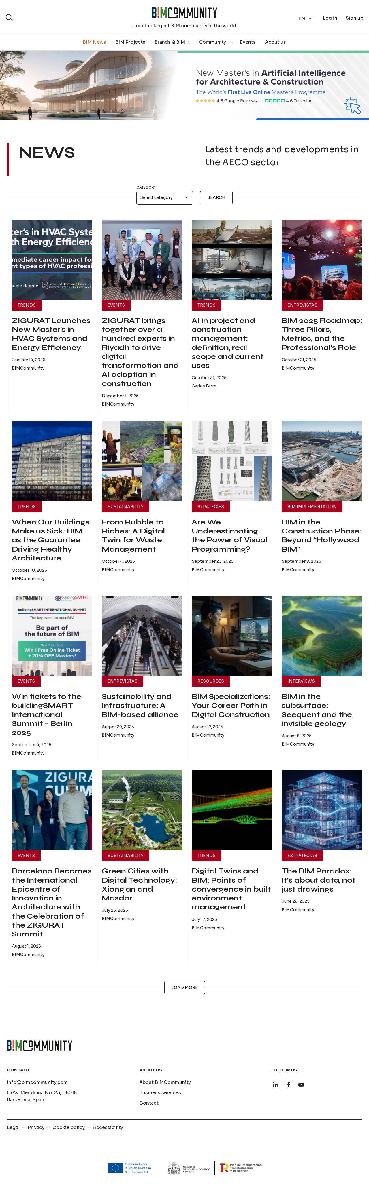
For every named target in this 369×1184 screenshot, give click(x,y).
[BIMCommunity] (184, 12)
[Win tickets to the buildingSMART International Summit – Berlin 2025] (52, 636)
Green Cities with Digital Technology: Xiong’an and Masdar (139, 884)
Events (248, 42)
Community (212, 42)
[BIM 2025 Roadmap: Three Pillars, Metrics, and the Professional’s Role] (322, 260)
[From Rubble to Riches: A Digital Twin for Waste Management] (142, 461)
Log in (330, 18)
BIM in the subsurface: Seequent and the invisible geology (317, 710)
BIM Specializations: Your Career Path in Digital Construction (231, 705)
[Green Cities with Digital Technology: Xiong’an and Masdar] (142, 810)
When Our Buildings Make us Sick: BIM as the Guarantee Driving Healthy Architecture (50, 540)
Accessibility (108, 1127)
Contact (149, 1103)
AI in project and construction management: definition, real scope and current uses (227, 343)
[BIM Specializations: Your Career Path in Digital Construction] (232, 636)
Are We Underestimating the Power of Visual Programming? (230, 536)
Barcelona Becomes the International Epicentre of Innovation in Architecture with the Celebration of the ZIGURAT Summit (52, 902)
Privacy (36, 1127)
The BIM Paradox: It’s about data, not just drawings (318, 880)
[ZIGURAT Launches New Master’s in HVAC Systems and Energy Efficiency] (52, 260)
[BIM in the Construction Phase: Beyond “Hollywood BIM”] (322, 461)
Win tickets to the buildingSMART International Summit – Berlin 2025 (46, 714)
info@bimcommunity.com (37, 1082)
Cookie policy (68, 1127)
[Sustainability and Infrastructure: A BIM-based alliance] (142, 636)
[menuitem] (305, 18)
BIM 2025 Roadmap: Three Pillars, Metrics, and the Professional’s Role (322, 334)
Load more (185, 987)
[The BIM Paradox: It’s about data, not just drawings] (322, 810)
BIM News (94, 42)
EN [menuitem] (301, 18)
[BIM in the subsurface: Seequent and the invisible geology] (322, 636)
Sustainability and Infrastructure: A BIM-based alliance (140, 705)
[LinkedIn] (275, 1084)
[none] (305, 18)
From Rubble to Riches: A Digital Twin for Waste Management (133, 536)
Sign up (354, 18)
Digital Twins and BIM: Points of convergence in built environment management (231, 889)
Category (146, 187)
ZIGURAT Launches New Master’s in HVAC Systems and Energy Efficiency (51, 334)
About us (275, 42)
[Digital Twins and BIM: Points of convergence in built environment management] (232, 810)
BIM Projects (130, 42)
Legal (13, 1127)
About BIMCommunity (165, 1082)
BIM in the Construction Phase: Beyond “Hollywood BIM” (322, 536)
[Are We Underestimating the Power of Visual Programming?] (232, 461)
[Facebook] (288, 1084)
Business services (160, 1093)
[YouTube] (301, 1084)
